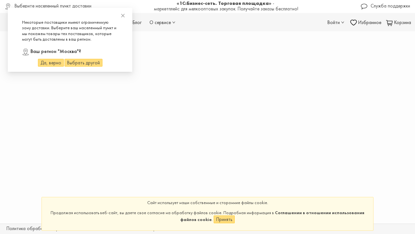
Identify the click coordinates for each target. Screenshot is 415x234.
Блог (137, 22)
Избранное (369, 22)
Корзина (402, 22)
